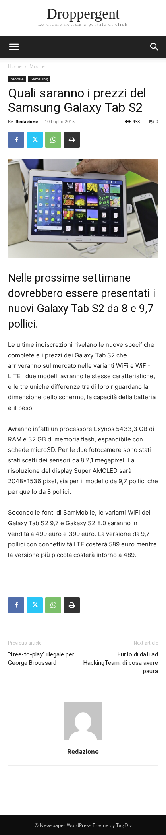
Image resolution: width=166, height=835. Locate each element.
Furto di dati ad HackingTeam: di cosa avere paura (120, 663)
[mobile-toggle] (14, 47)
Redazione (26, 121)
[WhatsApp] (53, 140)
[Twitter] (35, 140)
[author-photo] (83, 740)
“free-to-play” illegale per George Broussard (41, 658)
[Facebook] (16, 140)
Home (15, 66)
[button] (154, 47)
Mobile (37, 66)
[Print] (72, 140)
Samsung (39, 79)
